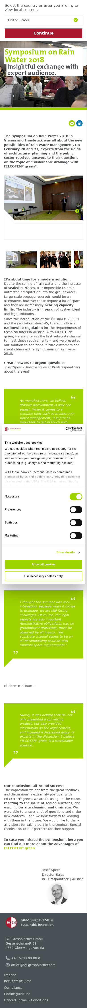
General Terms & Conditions (26, 1000)
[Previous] (10, 211)
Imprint (10, 975)
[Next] (77, 211)
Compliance (13, 987)
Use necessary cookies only (43, 576)
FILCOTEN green (19, 848)
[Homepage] (44, 922)
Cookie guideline (17, 994)
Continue (43, 32)
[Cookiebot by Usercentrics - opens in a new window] (63, 429)
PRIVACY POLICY (17, 981)
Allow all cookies (43, 564)
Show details (65, 552)
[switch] (76, 509)
